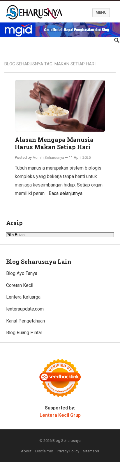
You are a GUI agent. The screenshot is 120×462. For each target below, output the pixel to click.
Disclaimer (44, 451)
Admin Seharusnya (48, 157)
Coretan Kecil (19, 285)
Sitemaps (91, 451)
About (26, 451)
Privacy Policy (68, 451)
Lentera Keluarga (23, 297)
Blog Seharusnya (66, 440)
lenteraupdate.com (25, 309)
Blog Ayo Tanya (21, 273)
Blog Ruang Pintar (24, 332)
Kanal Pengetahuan (25, 321)
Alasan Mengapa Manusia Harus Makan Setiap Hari (54, 143)
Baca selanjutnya (65, 193)
